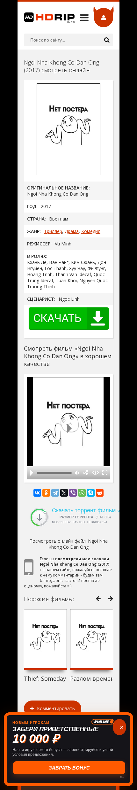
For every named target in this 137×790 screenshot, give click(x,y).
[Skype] (91, 493)
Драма (72, 231)
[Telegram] (55, 493)
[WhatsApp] (82, 493)
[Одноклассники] (46, 493)
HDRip (46, 18)
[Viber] (73, 493)
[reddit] (100, 493)
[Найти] (106, 40)
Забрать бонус (68, 768)
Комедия (90, 231)
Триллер (53, 231)
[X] (64, 493)
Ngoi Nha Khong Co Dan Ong (78, 544)
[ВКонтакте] (37, 493)
